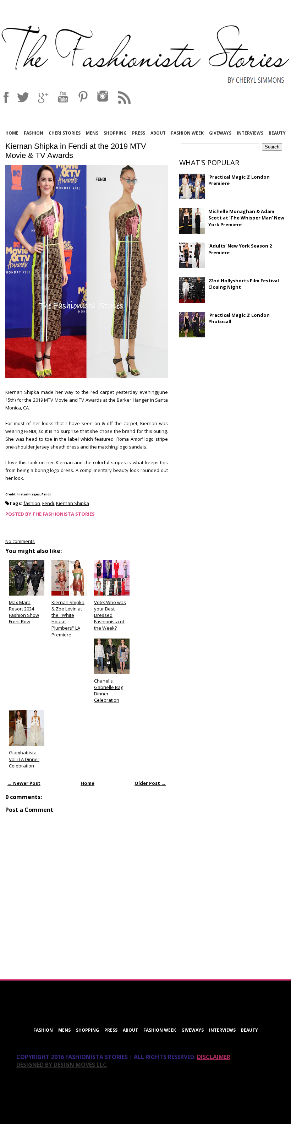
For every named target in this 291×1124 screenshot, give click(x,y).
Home (11, 133)
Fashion (33, 133)
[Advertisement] (232, 394)
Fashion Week (187, 133)
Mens (92, 133)
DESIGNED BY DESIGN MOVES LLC (61, 1065)
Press (138, 133)
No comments (20, 541)
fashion (31, 503)
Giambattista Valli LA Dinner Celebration (24, 759)
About (158, 133)
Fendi (48, 503)
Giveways (220, 133)
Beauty (277, 133)
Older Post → (150, 783)
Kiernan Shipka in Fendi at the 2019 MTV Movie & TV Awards (75, 151)
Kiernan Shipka (72, 503)
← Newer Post (23, 783)
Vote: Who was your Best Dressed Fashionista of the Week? (110, 615)
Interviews (250, 133)
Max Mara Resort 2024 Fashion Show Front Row (24, 612)
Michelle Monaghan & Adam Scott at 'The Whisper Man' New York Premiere (246, 217)
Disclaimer (213, 1057)
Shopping (115, 133)
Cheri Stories (65, 133)
